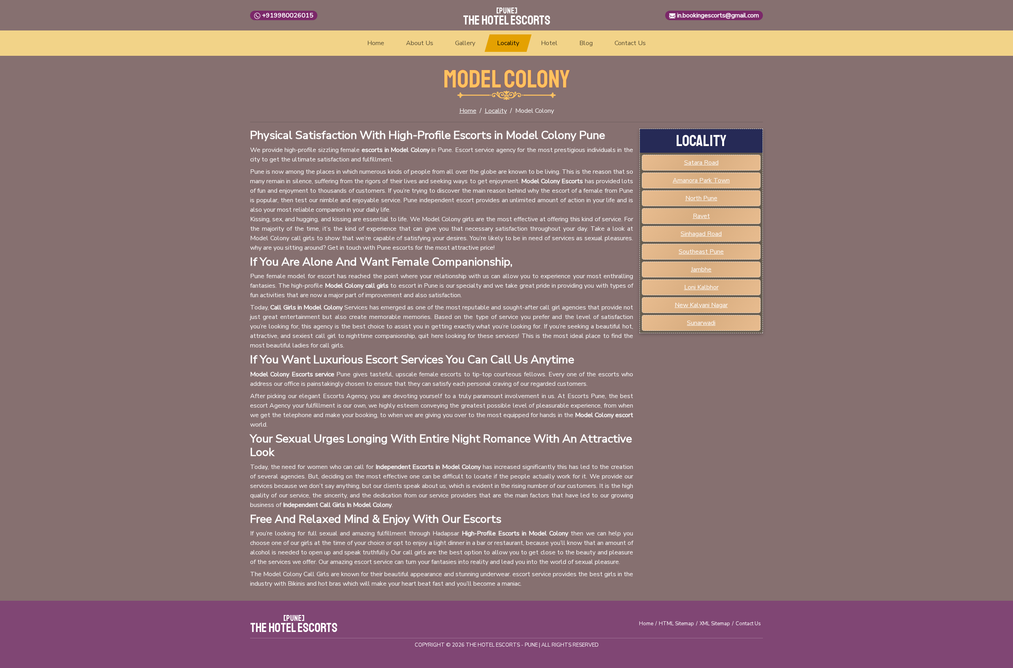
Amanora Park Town (701, 180)
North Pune (701, 198)
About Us (419, 43)
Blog (586, 43)
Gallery (465, 43)
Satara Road (701, 162)
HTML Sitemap (676, 623)
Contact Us (630, 43)
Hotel (549, 43)
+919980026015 (287, 15)
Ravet (701, 216)
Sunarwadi (701, 323)
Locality (508, 43)
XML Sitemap (715, 623)
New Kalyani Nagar (701, 305)
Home (375, 43)
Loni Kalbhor (701, 287)
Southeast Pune (701, 251)
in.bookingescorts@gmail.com (718, 15)
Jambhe (701, 269)
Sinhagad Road (701, 234)
